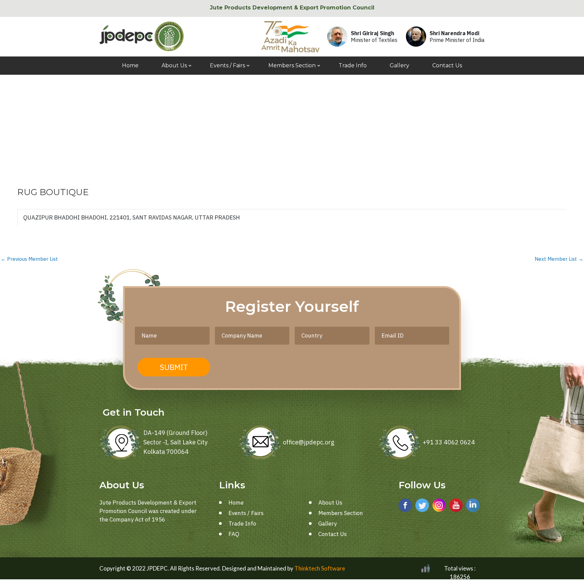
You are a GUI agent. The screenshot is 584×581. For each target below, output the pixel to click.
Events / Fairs (227, 65)
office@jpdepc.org (308, 442)
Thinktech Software (319, 568)
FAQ (233, 534)
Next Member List (559, 258)
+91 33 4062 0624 (449, 442)
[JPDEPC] (141, 36)
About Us (174, 65)
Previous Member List (29, 258)
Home (130, 65)
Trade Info (353, 65)
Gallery (399, 65)
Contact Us (447, 65)
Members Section (292, 65)
